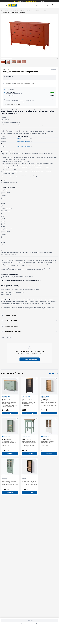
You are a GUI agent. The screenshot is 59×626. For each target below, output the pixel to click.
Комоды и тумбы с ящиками (33, 10)
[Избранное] (42, 5)
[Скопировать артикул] (10, 337)
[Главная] (2, 10)
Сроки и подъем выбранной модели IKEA (12, 104)
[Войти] (36, 5)
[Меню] (6, 5)
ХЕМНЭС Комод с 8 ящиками (23, 138)
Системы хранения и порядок (17, 10)
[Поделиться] (49, 72)
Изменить (53, 89)
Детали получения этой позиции (10, 102)
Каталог (6, 10)
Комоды (44, 10)
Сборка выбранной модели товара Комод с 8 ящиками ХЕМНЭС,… (32, 102)
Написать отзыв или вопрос (29, 359)
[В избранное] (54, 72)
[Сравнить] (52, 72)
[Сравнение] (47, 5)
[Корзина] (52, 5)
